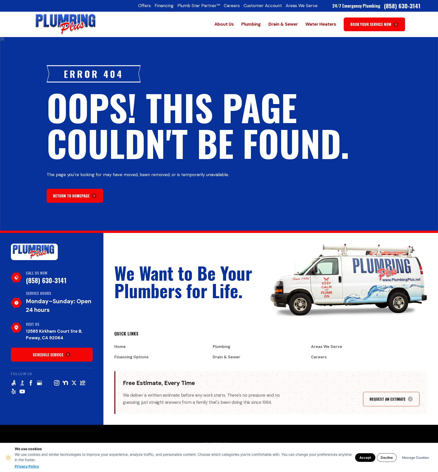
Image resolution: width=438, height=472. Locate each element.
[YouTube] (22, 391)
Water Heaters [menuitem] (320, 24)
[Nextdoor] (65, 382)
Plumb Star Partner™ (198, 5)
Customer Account (263, 5)
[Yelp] (13, 391)
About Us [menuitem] (224, 24)
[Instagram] (56, 382)
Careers (232, 5)
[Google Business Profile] (39, 382)
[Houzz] (48, 382)
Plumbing (221, 346)
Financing (164, 5)
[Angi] (13, 382)
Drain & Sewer (226, 357)
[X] (74, 382)
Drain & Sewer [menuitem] (283, 24)
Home (120, 346)
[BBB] (22, 382)
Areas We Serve (302, 5)
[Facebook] (30, 382)
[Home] (34, 252)
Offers (144, 5)
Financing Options (131, 357)
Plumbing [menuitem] (251, 24)
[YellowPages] (82, 382)
